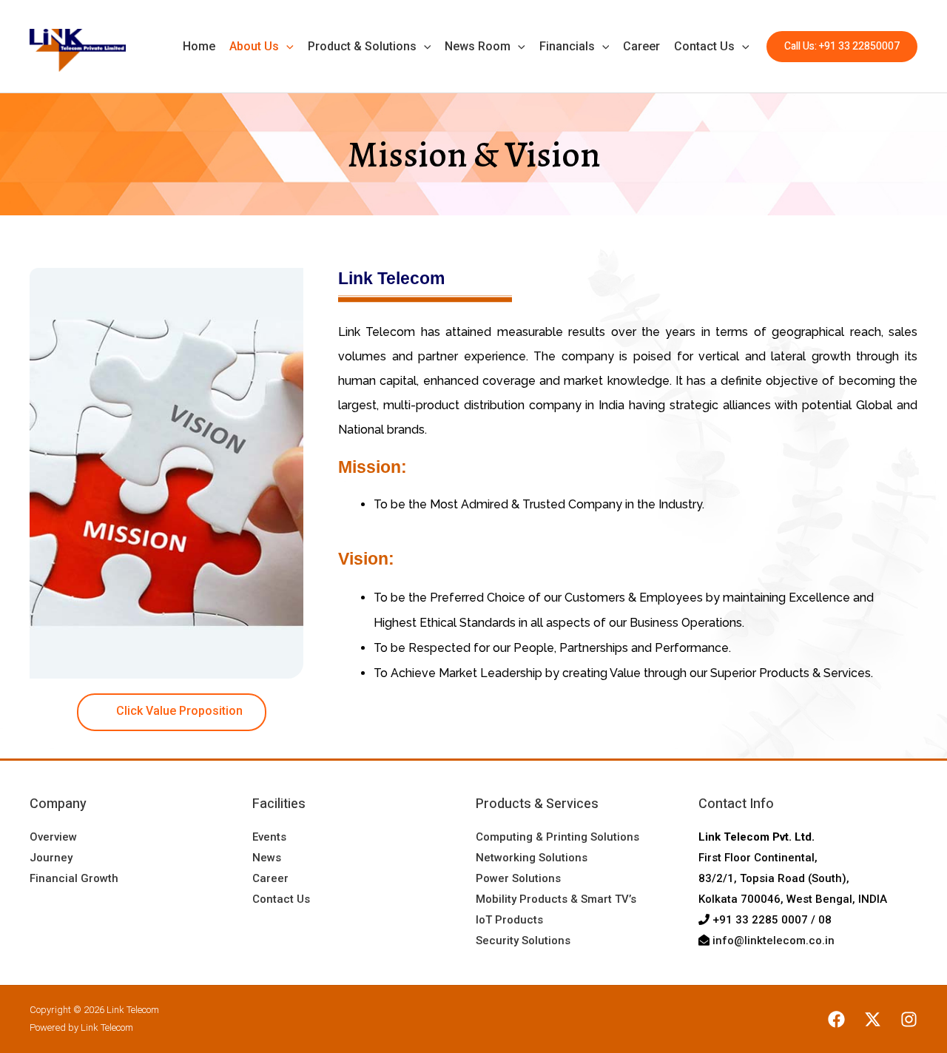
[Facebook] (836, 1019)
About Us (254, 46)
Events (269, 837)
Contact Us (704, 46)
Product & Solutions (362, 46)
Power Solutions (518, 878)
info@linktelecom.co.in (773, 940)
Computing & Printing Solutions (557, 837)
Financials (567, 46)
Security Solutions (523, 940)
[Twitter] (872, 1019)
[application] (286, 46)
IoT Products (509, 919)
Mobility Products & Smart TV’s (556, 899)
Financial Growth (74, 878)
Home (199, 46)
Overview (53, 837)
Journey (51, 857)
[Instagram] (908, 1019)
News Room (477, 46)
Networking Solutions (531, 857)
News (266, 857)
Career (641, 46)
